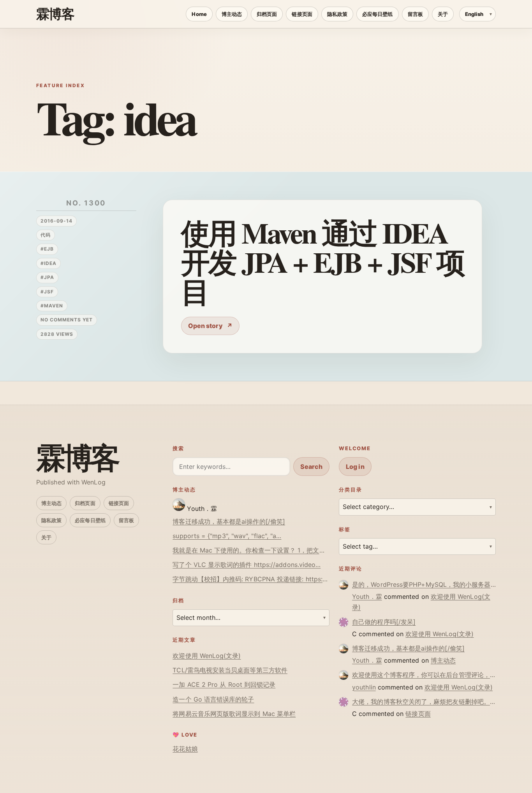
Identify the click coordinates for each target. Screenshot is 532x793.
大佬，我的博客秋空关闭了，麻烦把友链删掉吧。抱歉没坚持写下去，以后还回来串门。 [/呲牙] (424, 701)
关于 (443, 14)
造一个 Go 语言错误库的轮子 (213, 699)
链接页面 (302, 14)
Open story (205, 326)
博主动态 (232, 14)
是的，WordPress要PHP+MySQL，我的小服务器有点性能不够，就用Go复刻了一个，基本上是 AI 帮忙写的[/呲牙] (424, 584)
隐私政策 (337, 14)
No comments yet (67, 320)
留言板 (415, 14)
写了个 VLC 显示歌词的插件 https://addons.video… (247, 564)
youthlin (364, 687)
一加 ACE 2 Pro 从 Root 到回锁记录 (224, 684)
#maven (52, 306)
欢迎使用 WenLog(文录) (207, 656)
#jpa (47, 277)
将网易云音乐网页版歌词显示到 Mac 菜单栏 (234, 714)
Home (199, 14)
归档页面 (267, 14)
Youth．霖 (367, 596)
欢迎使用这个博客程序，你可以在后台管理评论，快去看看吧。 (424, 675)
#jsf (47, 292)
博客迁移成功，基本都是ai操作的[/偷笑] (229, 521)
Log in (355, 466)
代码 (46, 235)
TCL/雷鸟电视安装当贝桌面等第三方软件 (230, 670)
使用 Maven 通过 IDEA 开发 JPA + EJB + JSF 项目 (322, 261)
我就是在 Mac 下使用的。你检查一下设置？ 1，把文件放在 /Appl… (251, 550)
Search (311, 466)
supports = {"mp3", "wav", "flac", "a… (227, 536)
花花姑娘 (185, 749)
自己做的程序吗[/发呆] (384, 622)
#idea (48, 263)
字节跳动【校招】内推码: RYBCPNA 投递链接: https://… (251, 579)
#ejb (47, 249)
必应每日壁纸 (377, 14)
